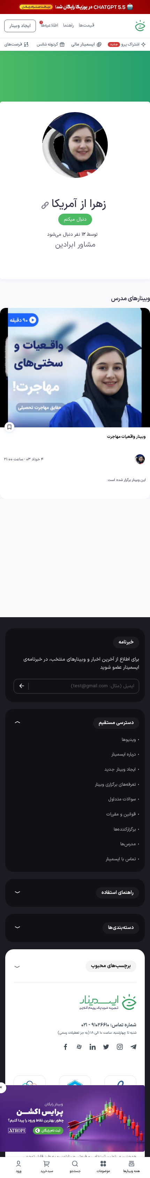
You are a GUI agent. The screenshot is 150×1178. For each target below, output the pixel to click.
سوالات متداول (122, 799)
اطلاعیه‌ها (49, 25)
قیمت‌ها (86, 25)
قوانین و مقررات (121, 814)
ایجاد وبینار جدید (120, 769)
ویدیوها (129, 739)
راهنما (68, 25)
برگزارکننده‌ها (125, 829)
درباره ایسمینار (124, 754)
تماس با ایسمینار (121, 859)
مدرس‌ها (128, 844)
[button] (103, 1167)
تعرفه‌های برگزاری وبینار (116, 784)
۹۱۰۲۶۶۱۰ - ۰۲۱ (95, 1025)
